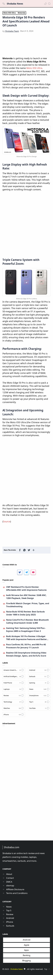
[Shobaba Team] (12, 31)
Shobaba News (15, 3)
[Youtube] (33, 572)
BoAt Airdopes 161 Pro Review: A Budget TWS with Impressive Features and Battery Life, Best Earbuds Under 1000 (27, 638)
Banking (26, 955)
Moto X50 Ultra (34, 68)
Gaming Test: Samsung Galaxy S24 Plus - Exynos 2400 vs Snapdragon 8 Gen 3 (26, 629)
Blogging (26, 960)
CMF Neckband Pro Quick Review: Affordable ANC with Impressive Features (26, 588)
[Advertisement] (26, 44)
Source (6, 521)
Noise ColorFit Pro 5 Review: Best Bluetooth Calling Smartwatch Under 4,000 (27, 621)
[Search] (49, 3)
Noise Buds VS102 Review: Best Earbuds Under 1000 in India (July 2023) (25, 613)
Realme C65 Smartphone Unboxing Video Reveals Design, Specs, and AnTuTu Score (26, 654)
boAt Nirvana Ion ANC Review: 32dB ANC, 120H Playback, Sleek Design (26, 597)
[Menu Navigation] (3, 3)
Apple (26, 945)
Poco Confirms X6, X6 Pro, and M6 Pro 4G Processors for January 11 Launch (26, 646)
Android (26, 939)
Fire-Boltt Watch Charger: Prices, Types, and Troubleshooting (27, 605)
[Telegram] (26, 572)
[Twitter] (19, 572)
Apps (26, 950)
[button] (45, 3)
